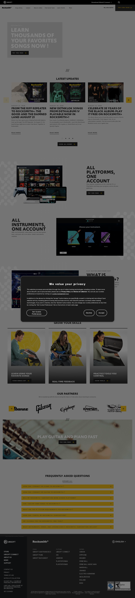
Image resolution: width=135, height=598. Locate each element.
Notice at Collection (80, 291)
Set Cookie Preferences (37, 313)
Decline (89, 313)
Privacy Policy (66, 291)
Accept (102, 313)
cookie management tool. (60, 294)
